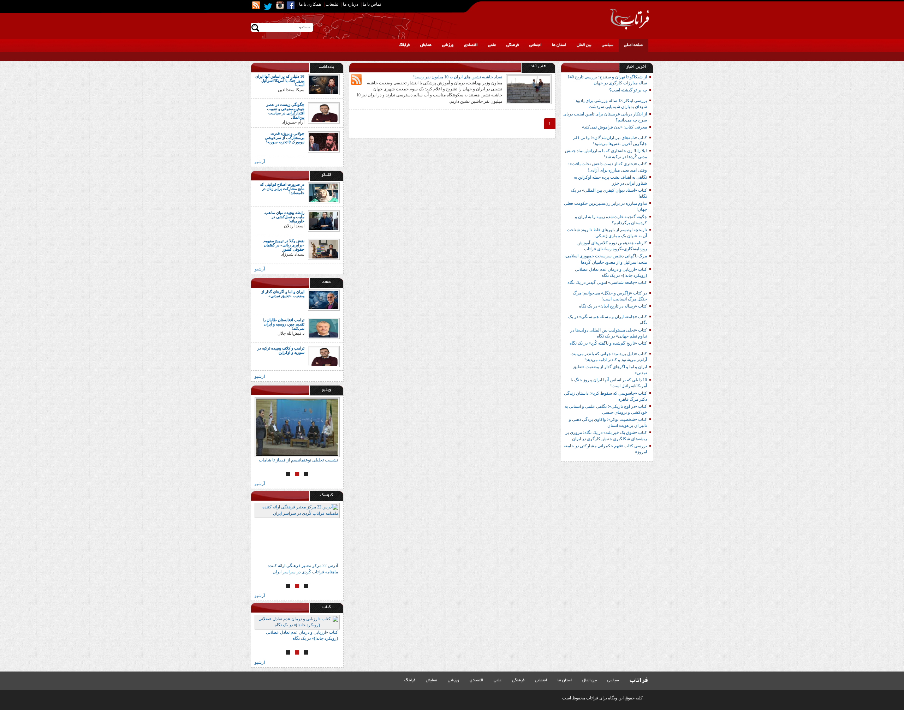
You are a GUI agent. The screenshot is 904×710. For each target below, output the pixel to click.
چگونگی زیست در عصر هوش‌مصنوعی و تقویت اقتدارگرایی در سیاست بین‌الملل (285, 110)
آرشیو (260, 161)
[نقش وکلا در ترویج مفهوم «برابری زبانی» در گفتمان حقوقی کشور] (324, 248)
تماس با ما (372, 4)
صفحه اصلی (633, 45)
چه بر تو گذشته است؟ (628, 90)
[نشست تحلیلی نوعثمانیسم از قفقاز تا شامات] (297, 427)
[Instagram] (280, 5)
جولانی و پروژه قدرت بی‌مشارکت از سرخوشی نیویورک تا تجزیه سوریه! (284, 137)
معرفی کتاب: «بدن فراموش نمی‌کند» (614, 127)
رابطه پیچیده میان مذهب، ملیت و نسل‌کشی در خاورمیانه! (283, 216)
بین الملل (584, 45)
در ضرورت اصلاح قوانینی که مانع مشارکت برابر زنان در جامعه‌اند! (282, 188)
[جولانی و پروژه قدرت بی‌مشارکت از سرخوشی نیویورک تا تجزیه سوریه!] (324, 141)
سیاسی (607, 45)
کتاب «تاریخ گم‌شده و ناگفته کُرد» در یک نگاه (608, 343)
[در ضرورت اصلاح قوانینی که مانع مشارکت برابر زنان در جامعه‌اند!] (324, 192)
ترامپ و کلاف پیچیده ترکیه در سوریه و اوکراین (280, 350)
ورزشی (447, 45)
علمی (492, 45)
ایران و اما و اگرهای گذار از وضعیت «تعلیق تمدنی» (282, 294)
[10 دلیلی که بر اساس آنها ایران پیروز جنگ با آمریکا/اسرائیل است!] (324, 84)
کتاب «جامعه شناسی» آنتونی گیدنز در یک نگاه (607, 282)
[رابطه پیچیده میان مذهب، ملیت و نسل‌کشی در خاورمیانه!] (324, 220)
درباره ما (350, 4)
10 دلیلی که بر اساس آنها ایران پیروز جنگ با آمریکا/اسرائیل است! (279, 80)
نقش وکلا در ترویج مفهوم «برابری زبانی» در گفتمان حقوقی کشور (283, 245)
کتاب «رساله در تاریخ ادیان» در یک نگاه (613, 306)
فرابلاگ (404, 45)
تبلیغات (332, 4)
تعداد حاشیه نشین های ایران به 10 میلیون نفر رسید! (457, 76)
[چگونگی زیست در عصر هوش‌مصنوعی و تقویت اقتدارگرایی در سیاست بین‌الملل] (324, 112)
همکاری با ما (310, 4)
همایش (426, 45)
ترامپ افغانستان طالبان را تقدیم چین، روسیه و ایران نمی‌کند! (283, 324)
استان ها (559, 45)
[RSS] (256, 5)
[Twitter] (268, 6)
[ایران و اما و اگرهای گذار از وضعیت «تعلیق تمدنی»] (324, 299)
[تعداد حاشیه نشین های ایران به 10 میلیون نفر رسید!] (529, 88)
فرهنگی (512, 45)
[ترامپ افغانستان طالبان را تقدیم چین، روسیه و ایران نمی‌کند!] (324, 328)
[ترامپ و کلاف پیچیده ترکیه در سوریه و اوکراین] (324, 356)
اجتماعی (535, 45)
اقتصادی (470, 45)
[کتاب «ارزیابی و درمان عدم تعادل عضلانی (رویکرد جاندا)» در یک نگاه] (297, 622)
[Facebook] (291, 5)
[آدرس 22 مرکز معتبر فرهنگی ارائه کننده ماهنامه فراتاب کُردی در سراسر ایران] (297, 533)
